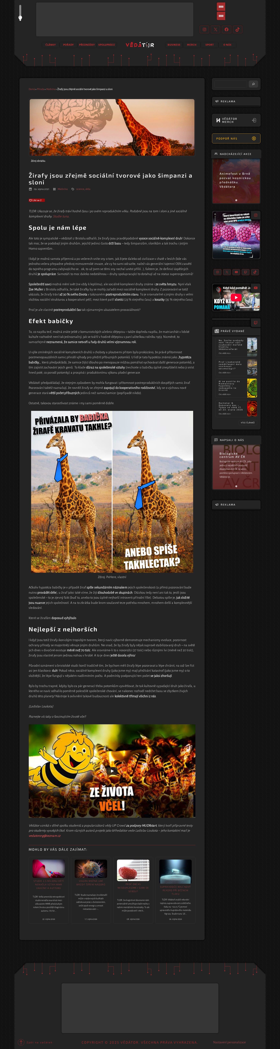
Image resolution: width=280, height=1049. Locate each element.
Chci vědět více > (225, 353)
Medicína (50, 89)
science (80, 189)
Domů (32, 89)
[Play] (112, 771)
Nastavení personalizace (229, 1042)
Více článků (248, 423)
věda (87, 189)
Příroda (40, 89)
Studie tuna (61, 216)
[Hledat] (253, 84)
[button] (236, 235)
